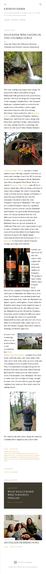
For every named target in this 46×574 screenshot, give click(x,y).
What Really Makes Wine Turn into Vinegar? (21, 495)
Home (7, 20)
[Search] (40, 3)
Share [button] (6, 449)
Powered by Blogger (25, 562)
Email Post (14, 449)
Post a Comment (11, 472)
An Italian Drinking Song (21, 542)
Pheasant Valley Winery (19, 185)
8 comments (18, 502)
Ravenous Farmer (14, 8)
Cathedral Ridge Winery (14, 170)
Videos (14, 20)
